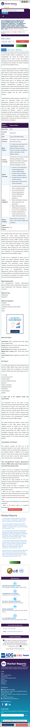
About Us (3, 681)
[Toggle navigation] (3, 16)
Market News (4, 679)
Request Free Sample (8, 45)
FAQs (2, 672)
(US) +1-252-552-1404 (8, 696)
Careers (3, 678)
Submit (26, 714)
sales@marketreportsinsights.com (15, 631)
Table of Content (10, 50)
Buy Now (22, 41)
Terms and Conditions (6, 674)
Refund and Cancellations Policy (8, 676)
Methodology (19, 50)
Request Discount (23, 725)
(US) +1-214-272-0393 (10, 628)
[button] (4, 644)
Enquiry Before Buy (22, 46)
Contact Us (3, 682)
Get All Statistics (15, 331)
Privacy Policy (4, 675)
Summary (4, 50)
